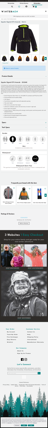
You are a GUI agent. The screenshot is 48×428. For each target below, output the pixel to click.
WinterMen (37, 3)
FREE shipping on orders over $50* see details (24, 16)
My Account (11, 331)
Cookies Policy (14, 384)
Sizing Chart (5, 63)
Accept (31, 425)
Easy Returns (11, 339)
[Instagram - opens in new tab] (25, 359)
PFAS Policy (22, 386)
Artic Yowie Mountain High (39, 202)
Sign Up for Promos (24, 353)
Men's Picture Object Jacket (24, 202)
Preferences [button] (35, 422)
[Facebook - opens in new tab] (22, 359)
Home (2, 18)
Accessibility (30, 386)
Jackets (5, 18)
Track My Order (12, 334)
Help (28, 334)
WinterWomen (24, 3)
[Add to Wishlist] (13, 187)
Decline (24, 425)
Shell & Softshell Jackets (11, 18)
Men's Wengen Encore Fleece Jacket (8, 202)
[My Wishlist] (19, 6)
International (32, 339)
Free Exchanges (12, 337)
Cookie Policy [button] (9, 422)
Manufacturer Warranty (35, 342)
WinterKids (11, 3)
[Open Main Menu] (40, 11)
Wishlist (10, 342)
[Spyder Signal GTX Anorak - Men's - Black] (4, 58)
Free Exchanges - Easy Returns (24, 0)
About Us (20, 350)
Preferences (17, 425)
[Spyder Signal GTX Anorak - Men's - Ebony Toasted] (19, 58)
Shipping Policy (32, 337)
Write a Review (24, 223)
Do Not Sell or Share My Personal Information (29, 384)
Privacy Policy (6, 384)
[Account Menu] (26, 6)
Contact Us (31, 331)
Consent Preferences (24, 382)
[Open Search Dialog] (12, 6)
